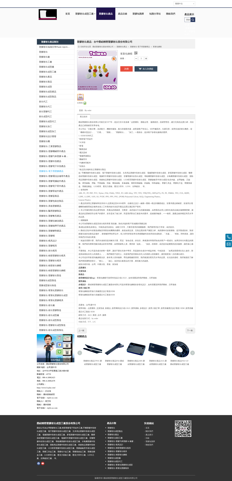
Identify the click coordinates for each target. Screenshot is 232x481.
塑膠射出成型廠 (46, 67)
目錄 (147, 438)
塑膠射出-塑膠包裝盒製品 (51, 201)
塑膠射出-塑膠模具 (48, 246)
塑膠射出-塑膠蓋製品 (49, 196)
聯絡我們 (170, 13)
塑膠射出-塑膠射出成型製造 (52, 325)
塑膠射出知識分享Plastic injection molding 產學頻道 (56, 47)
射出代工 (43, 101)
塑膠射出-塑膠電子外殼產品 (52, 166)
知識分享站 (155, 13)
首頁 (67, 13)
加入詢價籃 (148, 69)
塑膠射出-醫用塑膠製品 (50, 211)
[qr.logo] (183, 428)
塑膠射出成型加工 (47, 131)
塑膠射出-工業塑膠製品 (50, 146)
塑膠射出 (43, 52)
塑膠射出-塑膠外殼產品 (50, 161)
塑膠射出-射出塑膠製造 (50, 310)
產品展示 (149, 435)
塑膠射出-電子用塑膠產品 (51, 171)
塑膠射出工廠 (45, 62)
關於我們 (149, 431)
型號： (82, 110)
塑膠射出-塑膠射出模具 (50, 260)
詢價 (126, 69)
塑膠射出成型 (45, 87)
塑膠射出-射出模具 (48, 250)
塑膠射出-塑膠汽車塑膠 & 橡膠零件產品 (56, 156)
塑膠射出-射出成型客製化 (51, 330)
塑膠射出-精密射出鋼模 (50, 265)
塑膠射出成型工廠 (84, 13)
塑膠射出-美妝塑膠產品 (50, 206)
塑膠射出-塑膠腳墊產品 (50, 231)
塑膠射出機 (44, 141)
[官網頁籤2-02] (48, 14)
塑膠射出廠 (44, 57)
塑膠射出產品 (106, 13)
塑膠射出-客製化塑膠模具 (51, 300)
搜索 (193, 19)
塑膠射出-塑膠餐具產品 (50, 216)
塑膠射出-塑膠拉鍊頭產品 (51, 221)
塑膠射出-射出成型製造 (50, 320)
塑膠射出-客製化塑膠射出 (51, 290)
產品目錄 (122, 13)
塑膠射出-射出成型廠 (49, 315)
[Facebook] (38, 463)
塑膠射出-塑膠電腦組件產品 (52, 181)
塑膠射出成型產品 (47, 92)
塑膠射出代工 (45, 106)
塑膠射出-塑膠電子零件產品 (52, 186)
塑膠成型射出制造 (47, 285)
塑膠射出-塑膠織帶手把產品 (52, 226)
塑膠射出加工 (45, 126)
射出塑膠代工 (45, 111)
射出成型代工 (45, 116)
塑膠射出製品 (45, 82)
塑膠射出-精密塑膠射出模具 (52, 255)
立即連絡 (153, 278)
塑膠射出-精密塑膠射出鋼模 (52, 270)
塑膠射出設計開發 (47, 136)
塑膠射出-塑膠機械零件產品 (52, 151)
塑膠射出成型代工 (47, 121)
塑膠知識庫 (138, 13)
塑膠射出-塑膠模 (47, 236)
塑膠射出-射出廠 (47, 305)
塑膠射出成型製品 (47, 96)
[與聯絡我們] (55, 348)
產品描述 (83, 117)
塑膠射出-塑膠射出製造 (50, 275)
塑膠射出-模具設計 (48, 241)
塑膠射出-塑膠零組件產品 (51, 191)
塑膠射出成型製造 (47, 280)
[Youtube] (42, 463)
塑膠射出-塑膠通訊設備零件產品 (54, 176)
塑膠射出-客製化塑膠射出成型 (53, 295)
